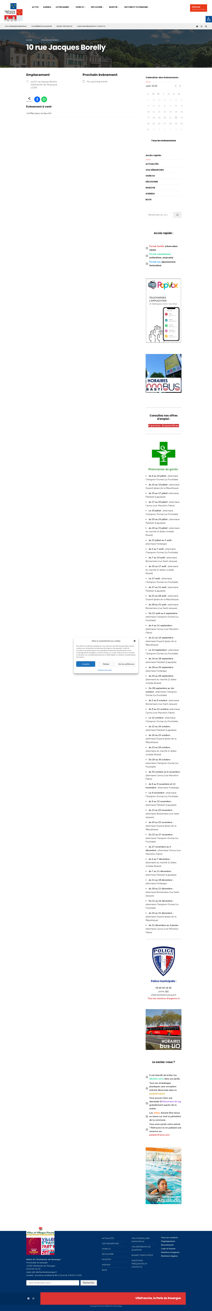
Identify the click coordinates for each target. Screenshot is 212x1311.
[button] (209, 19)
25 (153, 123)
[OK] (177, 215)
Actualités (152, 163)
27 (148, 100)
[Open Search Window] (206, 26)
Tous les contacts (169, 1237)
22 (176, 117)
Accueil (29, 40)
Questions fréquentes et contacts (91, 26)
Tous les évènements (163, 140)
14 (170, 111)
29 (159, 100)
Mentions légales (169, 1256)
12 (159, 111)
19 (159, 117)
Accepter (85, 664)
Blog (149, 199)
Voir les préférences (126, 664)
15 (176, 111)
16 (181, 111)
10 (148, 111)
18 (153, 117)
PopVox (198, 8)
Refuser (106, 664)
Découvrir (96, 7)
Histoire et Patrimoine (136, 7)
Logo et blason (168, 1248)
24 (148, 123)
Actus (35, 7)
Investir (113, 7)
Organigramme (168, 1241)
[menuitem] (63, 6)
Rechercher (88, 1282)
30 (165, 100)
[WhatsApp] (44, 99)
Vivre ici (80, 7)
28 (153, 100)
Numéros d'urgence (170, 1252)
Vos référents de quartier (41, 26)
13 (165, 111)
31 (170, 100)
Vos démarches (155, 169)
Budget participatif (64, 26)
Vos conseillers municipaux (15, 26)
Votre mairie (62, 7)
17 (148, 117)
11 (153, 111)
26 (159, 123)
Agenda (47, 7)
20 (165, 117)
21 (170, 117)
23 (181, 117)
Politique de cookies (105, 670)
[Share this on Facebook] (37, 99)
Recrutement (167, 1245)
